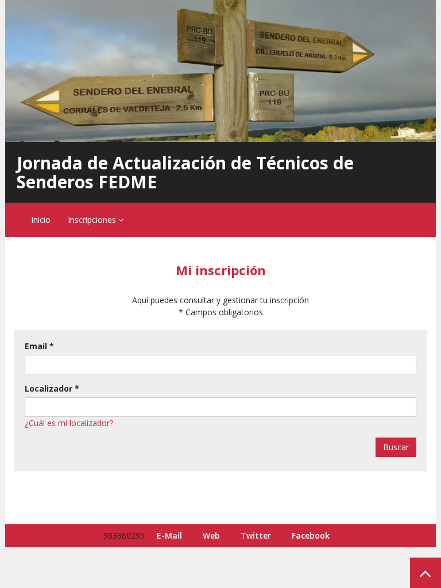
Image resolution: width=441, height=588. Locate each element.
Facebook (311, 535)
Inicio (41, 219)
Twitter (256, 535)
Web (211, 535)
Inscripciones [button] (93, 219)
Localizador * (52, 388)
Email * (39, 346)
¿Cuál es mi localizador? (69, 422)
